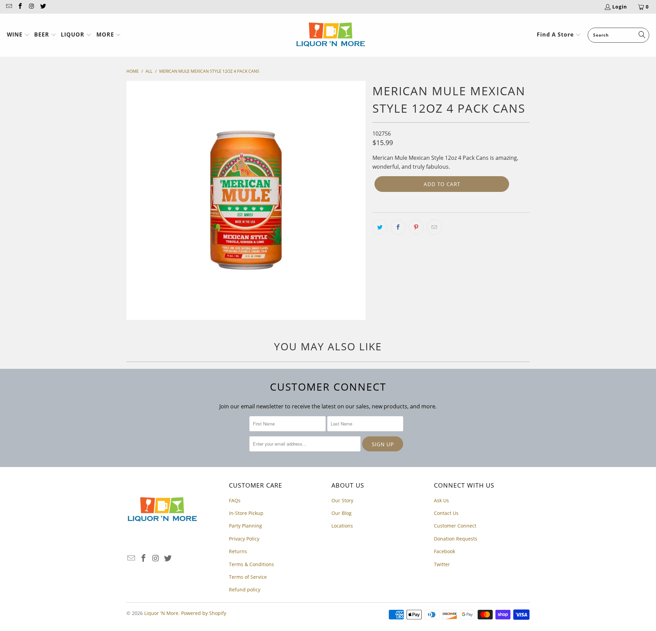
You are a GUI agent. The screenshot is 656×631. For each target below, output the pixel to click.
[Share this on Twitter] (379, 227)
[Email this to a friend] (434, 227)
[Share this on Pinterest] (416, 227)
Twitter (442, 564)
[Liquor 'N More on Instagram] (31, 6)
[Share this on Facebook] (398, 227)
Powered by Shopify (203, 613)
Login (619, 6)
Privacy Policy (244, 538)
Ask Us (441, 500)
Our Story (342, 500)
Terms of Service (248, 577)
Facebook (444, 551)
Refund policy (244, 589)
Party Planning (245, 525)
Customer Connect (455, 525)
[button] (18, 35)
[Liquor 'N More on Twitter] (43, 6)
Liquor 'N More (161, 613)
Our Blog (341, 513)
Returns (238, 551)
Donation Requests (455, 538)
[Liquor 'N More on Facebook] (20, 6)
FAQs (235, 500)
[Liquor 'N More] (331, 35)
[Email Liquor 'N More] (8, 6)
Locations (342, 525)
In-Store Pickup (246, 513)
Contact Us (446, 513)
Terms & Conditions (251, 564)
